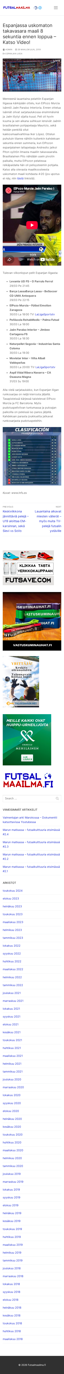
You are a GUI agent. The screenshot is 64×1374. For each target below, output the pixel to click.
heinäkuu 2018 (12, 1307)
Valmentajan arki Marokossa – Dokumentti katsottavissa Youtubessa (30, 820)
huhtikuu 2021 (12, 1048)
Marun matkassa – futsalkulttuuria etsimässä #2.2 (31, 857)
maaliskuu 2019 (13, 1244)
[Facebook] (35, 8)
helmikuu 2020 (12, 1158)
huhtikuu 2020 (12, 1142)
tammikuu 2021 (13, 1071)
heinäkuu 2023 (12, 906)
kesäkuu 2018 (11, 1315)
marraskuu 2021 (13, 1000)
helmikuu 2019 (12, 1252)
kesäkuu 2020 (12, 1126)
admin (8, 49)
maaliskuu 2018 (13, 1339)
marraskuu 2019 (13, 1181)
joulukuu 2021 (12, 993)
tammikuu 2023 (13, 937)
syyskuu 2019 (11, 1197)
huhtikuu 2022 (12, 961)
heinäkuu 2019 (12, 1213)
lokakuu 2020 (11, 1095)
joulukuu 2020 (12, 1079)
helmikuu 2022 (12, 977)
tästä (20, 178)
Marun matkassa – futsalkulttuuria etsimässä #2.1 (31, 869)
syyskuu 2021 (11, 1016)
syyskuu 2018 (11, 1292)
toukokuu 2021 (12, 1040)
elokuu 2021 (10, 1024)
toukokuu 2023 (13, 914)
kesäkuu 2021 (11, 1032)
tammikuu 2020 (13, 1166)
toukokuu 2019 (12, 1229)
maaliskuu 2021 (13, 1055)
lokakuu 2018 (11, 1284)
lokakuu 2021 (11, 1008)
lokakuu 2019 (11, 1189)
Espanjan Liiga (13, 53)
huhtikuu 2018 (12, 1331)
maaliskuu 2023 (13, 922)
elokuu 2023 (11, 898)
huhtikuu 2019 (12, 1237)
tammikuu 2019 (13, 1260)
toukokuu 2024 (13, 890)
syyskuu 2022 (12, 953)
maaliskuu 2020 (13, 1150)
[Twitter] (40, 8)
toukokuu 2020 (13, 1134)
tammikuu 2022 (13, 985)
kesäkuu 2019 (11, 1221)
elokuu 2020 (11, 1111)
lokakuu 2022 (11, 945)
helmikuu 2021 (12, 1063)
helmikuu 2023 (12, 930)
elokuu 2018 (10, 1299)
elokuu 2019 (10, 1205)
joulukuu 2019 (12, 1174)
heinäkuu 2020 (12, 1119)
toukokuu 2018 (12, 1323)
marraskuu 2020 (13, 1087)
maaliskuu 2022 (13, 969)
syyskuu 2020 (12, 1103)
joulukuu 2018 (12, 1268)
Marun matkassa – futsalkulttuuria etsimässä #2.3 (31, 844)
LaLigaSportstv (45, 314)
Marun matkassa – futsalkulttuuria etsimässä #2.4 (31, 832)
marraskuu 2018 (13, 1276)
